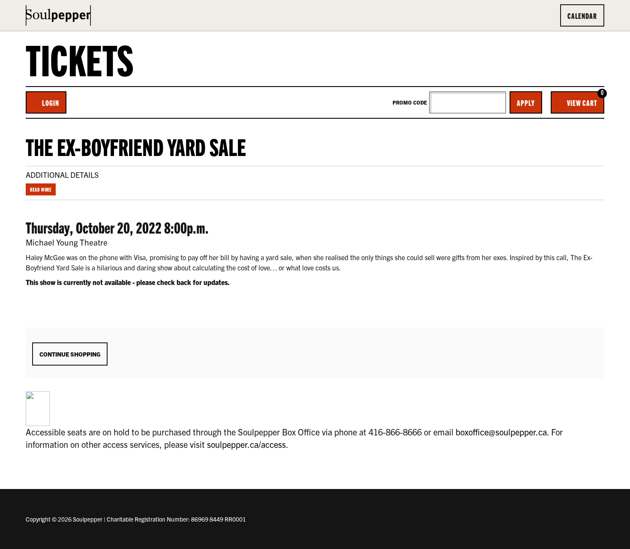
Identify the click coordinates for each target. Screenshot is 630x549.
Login (50, 102)
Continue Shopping (69, 354)
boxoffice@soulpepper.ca (501, 431)
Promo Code (410, 102)
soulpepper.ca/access (246, 444)
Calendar (582, 15)
